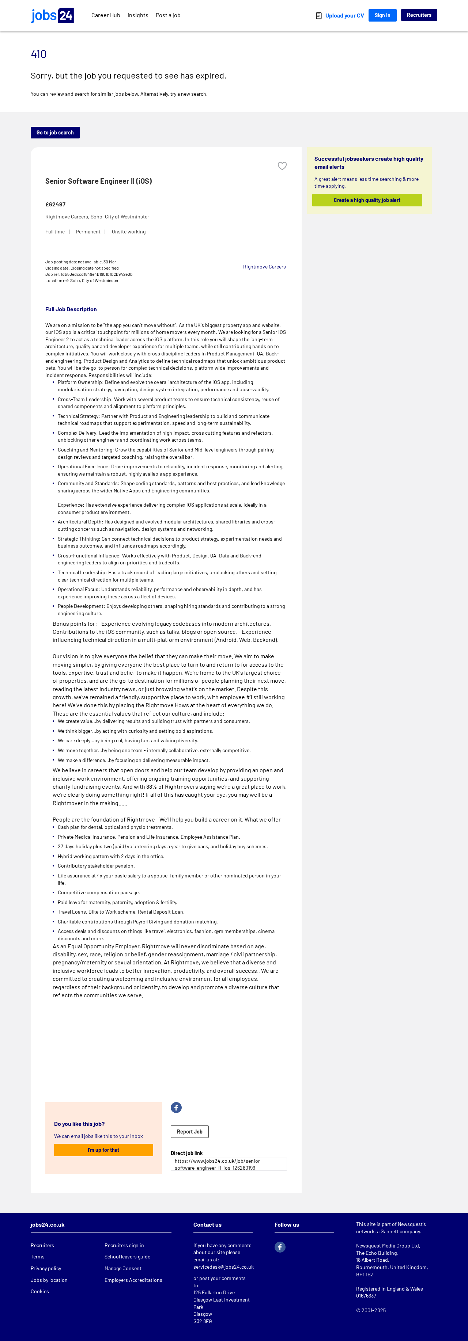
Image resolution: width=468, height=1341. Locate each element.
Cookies (40, 1291)
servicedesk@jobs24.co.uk (223, 1267)
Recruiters (419, 15)
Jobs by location (49, 1280)
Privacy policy (46, 1268)
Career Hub (105, 14)
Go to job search (55, 132)
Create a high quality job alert (367, 200)
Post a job (168, 14)
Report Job (190, 1131)
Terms (38, 1256)
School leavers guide (127, 1256)
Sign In (382, 15)
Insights (138, 14)
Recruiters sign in (124, 1245)
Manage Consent (123, 1268)
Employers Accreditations (133, 1280)
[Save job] (282, 166)
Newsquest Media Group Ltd (387, 1245)
